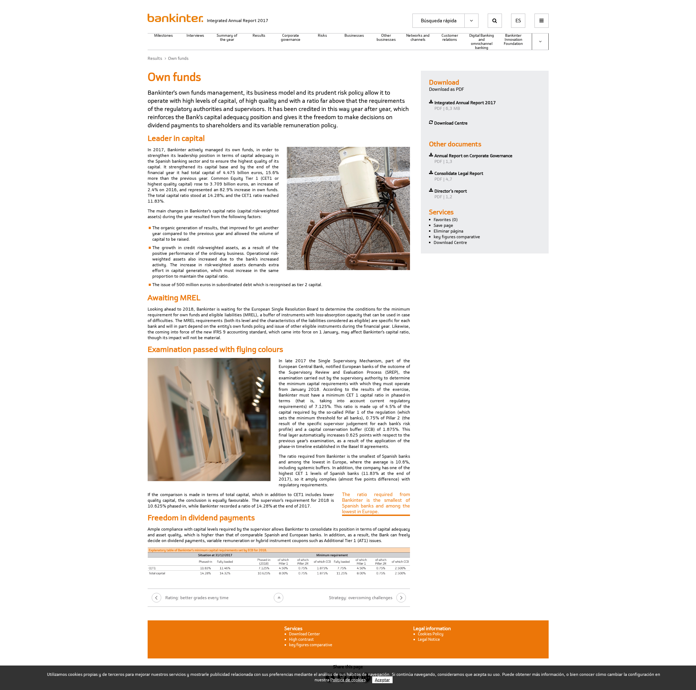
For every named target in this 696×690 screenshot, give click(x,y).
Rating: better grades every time (197, 597)
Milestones (163, 35)
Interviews (195, 35)
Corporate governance (290, 37)
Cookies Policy (430, 634)
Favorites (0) (446, 219)
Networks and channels (418, 37)
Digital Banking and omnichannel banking (481, 41)
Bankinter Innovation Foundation (513, 39)
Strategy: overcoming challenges (360, 597)
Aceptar (382, 679)
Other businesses (386, 37)
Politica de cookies (348, 679)
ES (518, 21)
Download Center (304, 634)
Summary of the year (227, 37)
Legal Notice (429, 639)
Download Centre (450, 242)
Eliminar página (448, 231)
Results (259, 35)
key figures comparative (457, 236)
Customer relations (450, 37)
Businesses (354, 35)
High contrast (301, 639)
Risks (322, 35)
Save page (443, 225)
